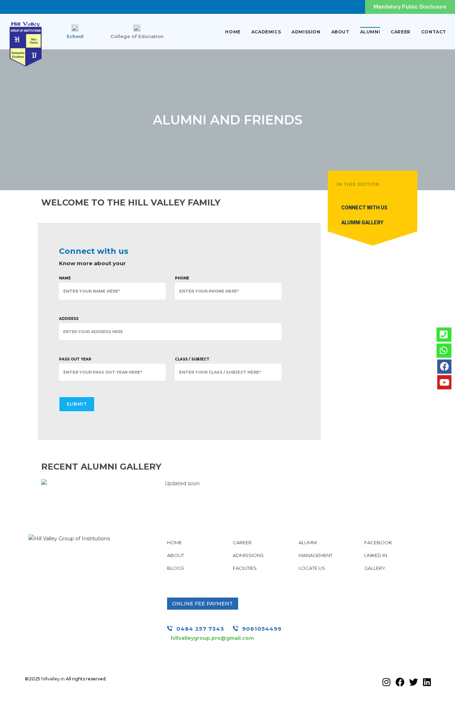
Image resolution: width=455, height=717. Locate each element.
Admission (305, 31)
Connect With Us (364, 207)
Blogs (175, 568)
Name (65, 278)
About (340, 31)
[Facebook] (444, 366)
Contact (433, 31)
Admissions (248, 555)
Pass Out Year (75, 359)
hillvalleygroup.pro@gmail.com (212, 638)
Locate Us (312, 568)
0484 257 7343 (200, 628)
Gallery (374, 568)
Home (232, 31)
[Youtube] (444, 382)
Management (315, 555)
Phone (182, 278)
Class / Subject (192, 359)
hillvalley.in (53, 678)
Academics (266, 31)
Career (401, 31)
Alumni (370, 31)
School (75, 36)
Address (69, 318)
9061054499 (262, 628)
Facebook (378, 542)
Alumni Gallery (362, 222)
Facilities (245, 568)
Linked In (375, 555)
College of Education (137, 36)
